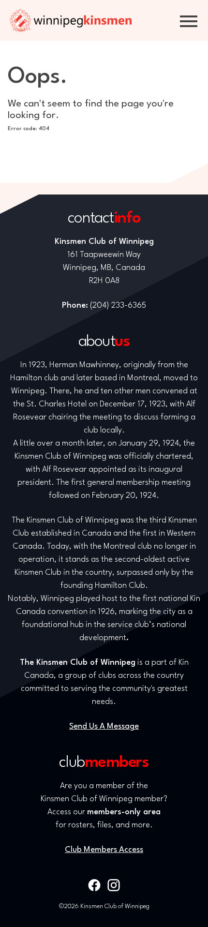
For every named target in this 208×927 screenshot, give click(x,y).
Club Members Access (104, 850)
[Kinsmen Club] (71, 20)
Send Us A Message (104, 726)
